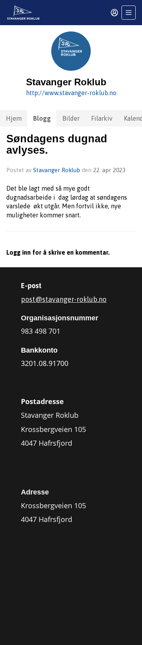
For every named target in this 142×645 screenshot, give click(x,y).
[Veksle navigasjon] (128, 13)
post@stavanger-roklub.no (63, 299)
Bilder (71, 118)
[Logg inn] (114, 13)
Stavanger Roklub (56, 170)
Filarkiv (101, 118)
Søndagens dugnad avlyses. (56, 144)
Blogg (42, 118)
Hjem (14, 118)
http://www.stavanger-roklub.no (71, 92)
